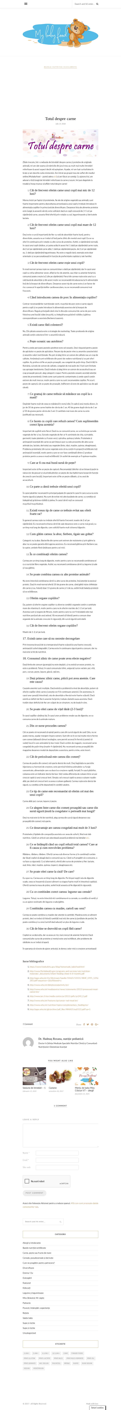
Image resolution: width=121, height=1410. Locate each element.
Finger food (77, 1353)
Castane (53, 1088)
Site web (26, 1167)
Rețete (26, 1313)
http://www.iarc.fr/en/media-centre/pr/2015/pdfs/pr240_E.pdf (58, 996)
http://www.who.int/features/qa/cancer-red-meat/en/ (54, 1001)
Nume (26, 1153)
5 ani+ (35, 1353)
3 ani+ (26, 1353)
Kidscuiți (26, 1288)
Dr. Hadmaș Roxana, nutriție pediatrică (60, 1038)
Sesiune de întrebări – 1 (34, 1088)
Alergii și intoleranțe (32, 1243)
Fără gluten (29, 1358)
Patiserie (27, 1303)
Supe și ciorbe (29, 1323)
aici (55, 177)
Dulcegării (27, 1278)
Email (26, 1160)
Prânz (67, 1363)
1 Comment (28, 1024)
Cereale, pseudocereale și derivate (38, 1258)
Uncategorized (29, 1333)
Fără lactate (44, 1358)
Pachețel (56, 1363)
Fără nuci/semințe (75, 1358)
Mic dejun (44, 1363)
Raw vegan (87, 1363)
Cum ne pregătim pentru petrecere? (39, 1263)
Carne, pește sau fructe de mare (37, 1253)
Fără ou (90, 1358)
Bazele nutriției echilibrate (60, 67)
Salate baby (28, 1318)
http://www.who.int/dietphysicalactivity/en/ (49, 985)
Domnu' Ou (28, 1273)
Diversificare (28, 1268)
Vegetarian (38, 1368)
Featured (27, 1283)
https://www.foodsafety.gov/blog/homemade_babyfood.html (57, 967)
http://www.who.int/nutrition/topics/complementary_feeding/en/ (59, 1005)
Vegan (27, 1368)
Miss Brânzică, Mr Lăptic (33, 1298)
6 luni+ (45, 1353)
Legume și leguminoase (33, 1293)
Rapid (75, 1363)
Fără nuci (58, 1358)
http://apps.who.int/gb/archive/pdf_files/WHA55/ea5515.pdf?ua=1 (60, 1010)
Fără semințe (30, 1363)
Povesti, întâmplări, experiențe (36, 1308)
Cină (66, 1353)
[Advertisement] (60, 94)
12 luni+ (56, 1353)
